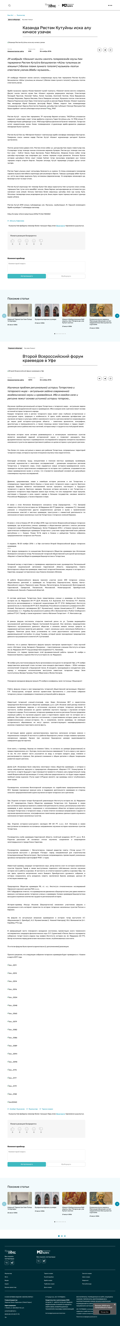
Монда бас (105, 1312)
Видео (7, 1280)
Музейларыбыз (49, 1277)
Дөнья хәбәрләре (14, 19)
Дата (45, 50)
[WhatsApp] (110, 50)
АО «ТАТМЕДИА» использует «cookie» (88, 1309)
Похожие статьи (18, 298)
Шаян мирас (86, 1277)
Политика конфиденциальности (86, 1317)
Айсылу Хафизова (16, 221)
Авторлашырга (27, 276)
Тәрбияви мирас (49, 1284)
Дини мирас (48, 1287)
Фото (6, 1277)
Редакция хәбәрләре (15, 348)
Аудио (7, 1284)
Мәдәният (85, 1280)
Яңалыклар (21, 15)
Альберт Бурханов (16, 1109)
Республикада (86, 1284)
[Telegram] (105, 50)
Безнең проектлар (10, 1287)
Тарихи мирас (46, 1109)
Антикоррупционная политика (55, 1313)
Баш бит (10, 15)
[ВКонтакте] (99, 50)
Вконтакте (60, 226)
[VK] (7, 1263)
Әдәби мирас (48, 1280)
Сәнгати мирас (87, 1273)
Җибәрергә (66, 276)
